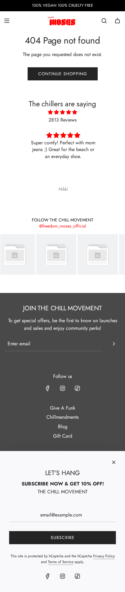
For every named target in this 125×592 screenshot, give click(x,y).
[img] (63, 112)
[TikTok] (77, 388)
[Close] (113, 462)
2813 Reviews (62, 119)
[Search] (104, 20)
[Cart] (117, 20)
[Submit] (113, 344)
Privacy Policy (104, 556)
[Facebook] (47, 388)
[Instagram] (62, 388)
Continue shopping (62, 74)
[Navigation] (6, 20)
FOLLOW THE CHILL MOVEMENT (62, 220)
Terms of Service (60, 562)
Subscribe (63, 537)
